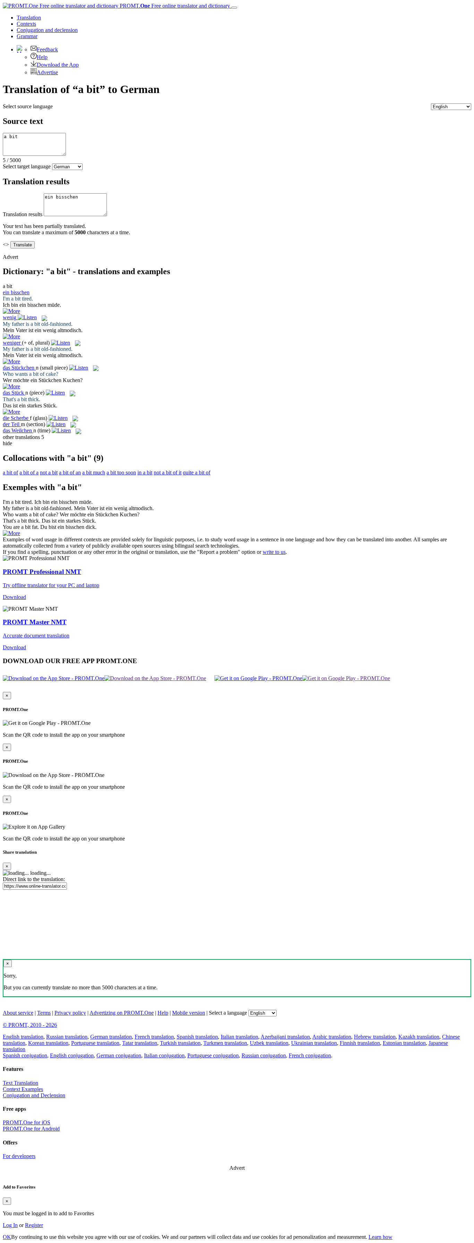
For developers (19, 1156)
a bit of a (29, 472)
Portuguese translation (95, 1043)
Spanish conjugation (25, 1055)
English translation (23, 1037)
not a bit (49, 472)
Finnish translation (360, 1043)
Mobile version (188, 1013)
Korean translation (48, 1043)
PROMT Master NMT (35, 622)
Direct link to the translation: (34, 879)
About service (18, 1013)
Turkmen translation (225, 1043)
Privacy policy (70, 1013)
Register (34, 1225)
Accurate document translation (36, 636)
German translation (111, 1037)
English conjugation (72, 1055)
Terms (44, 1013)
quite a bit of (196, 472)
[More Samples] (11, 311)
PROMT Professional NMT (42, 571)
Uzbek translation (269, 1043)
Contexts (26, 24)
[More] (11, 533)
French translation (154, 1037)
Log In (10, 1225)
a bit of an (70, 472)
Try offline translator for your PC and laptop (51, 585)
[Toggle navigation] (234, 8)
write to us (274, 552)
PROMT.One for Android (31, 1129)
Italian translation (239, 1037)
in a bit (144, 472)
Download (14, 597)
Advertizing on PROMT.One (122, 1013)
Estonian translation (404, 1043)
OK (7, 1237)
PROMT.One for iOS (26, 1122)
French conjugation (310, 1055)
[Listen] (27, 317)
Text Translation (20, 1083)
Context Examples (23, 1089)
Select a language (228, 1013)
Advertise (47, 72)
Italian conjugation (164, 1055)
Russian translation (66, 1037)
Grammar (27, 36)
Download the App (58, 65)
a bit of (10, 472)
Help (42, 57)
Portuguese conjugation (213, 1055)
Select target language (27, 166)
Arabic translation (331, 1037)
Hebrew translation (375, 1037)
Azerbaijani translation (285, 1037)
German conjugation (118, 1055)
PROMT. (174, 6)
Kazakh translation (418, 1037)
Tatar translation (139, 1043)
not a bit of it (167, 472)
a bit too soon (121, 472)
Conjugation (47, 30)
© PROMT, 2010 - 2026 (30, 1025)
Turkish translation (180, 1043)
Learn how (380, 1237)
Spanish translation (197, 1037)
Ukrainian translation (314, 1043)
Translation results (22, 214)
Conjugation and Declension (34, 1095)
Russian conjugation (264, 1055)
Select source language (28, 106)
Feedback (47, 49)
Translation (29, 17)
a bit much (93, 472)
